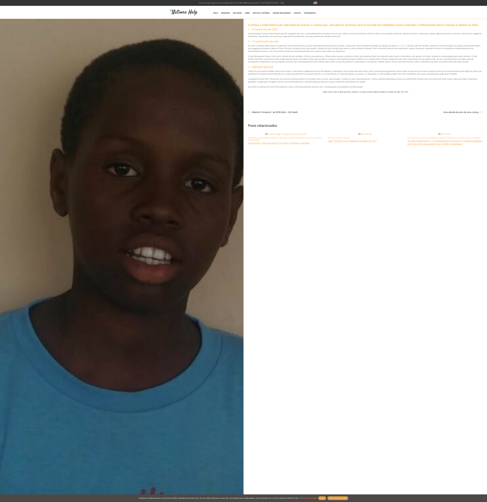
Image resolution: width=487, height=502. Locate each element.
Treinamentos (310, 13)
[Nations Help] (183, 12)
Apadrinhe (225, 13)
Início (215, 13)
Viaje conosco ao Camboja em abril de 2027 (352, 141)
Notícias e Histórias (261, 13)
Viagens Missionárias (282, 13)
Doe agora (237, 13)
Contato (297, 13)
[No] (484, 498)
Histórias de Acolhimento (258, 138)
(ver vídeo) (401, 45)
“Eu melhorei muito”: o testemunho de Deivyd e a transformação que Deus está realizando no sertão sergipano (444, 143)
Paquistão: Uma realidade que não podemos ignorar (278, 143)
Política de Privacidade (308, 498)
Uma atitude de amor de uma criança (461, 112)
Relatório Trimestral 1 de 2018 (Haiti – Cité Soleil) (275, 112)
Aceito (322, 498)
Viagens (347, 138)
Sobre (247, 13)
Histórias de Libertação (278, 138)
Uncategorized (254, 140)
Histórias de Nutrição (296, 138)
